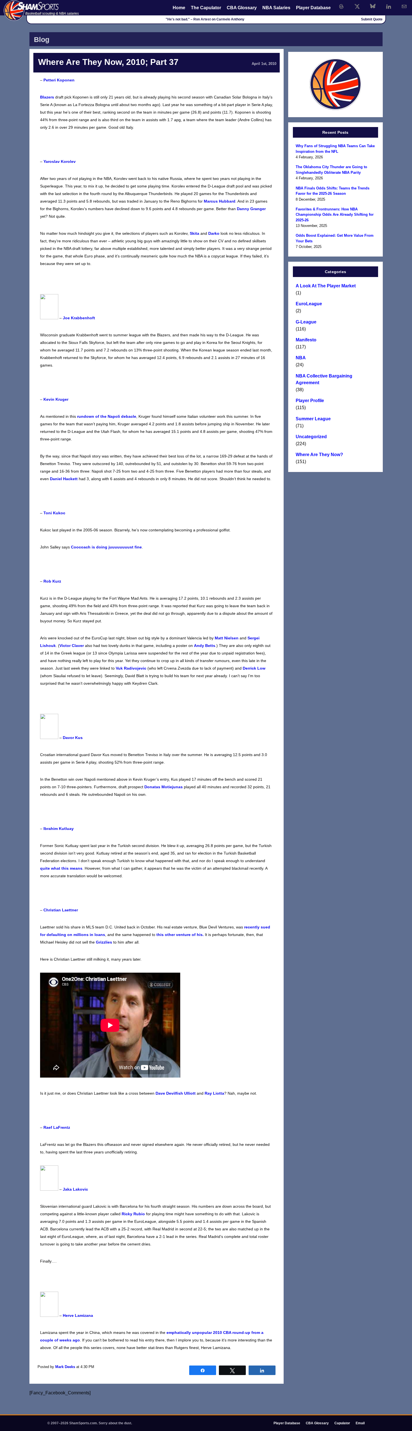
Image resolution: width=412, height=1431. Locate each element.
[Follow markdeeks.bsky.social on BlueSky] (373, 6)
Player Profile (310, 400)
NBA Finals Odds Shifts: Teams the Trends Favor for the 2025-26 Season (332, 191)
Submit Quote (372, 19)
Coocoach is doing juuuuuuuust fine (106, 547)
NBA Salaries (276, 7)
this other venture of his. (180, 934)
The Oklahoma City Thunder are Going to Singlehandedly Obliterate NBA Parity (331, 170)
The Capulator (206, 7)
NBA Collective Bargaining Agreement (324, 379)
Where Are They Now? (319, 454)
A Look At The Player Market (326, 285)
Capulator (342, 1423)
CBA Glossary (242, 7)
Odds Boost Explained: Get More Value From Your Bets (335, 238)
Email (360, 1423)
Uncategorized (311, 436)
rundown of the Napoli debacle (106, 416)
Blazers (47, 97)
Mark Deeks (65, 1367)
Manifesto (306, 339)
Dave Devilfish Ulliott (176, 1093)
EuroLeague (309, 303)
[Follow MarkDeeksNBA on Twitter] (357, 6)
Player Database (313, 7)
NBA (301, 357)
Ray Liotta (214, 1093)
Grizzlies (104, 942)
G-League (306, 322)
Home (179, 7)
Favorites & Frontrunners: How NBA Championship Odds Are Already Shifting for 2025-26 (335, 214)
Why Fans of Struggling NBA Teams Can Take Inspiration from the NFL (335, 149)
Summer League (313, 418)
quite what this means (61, 868)
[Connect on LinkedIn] (388, 6)
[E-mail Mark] (404, 6)
